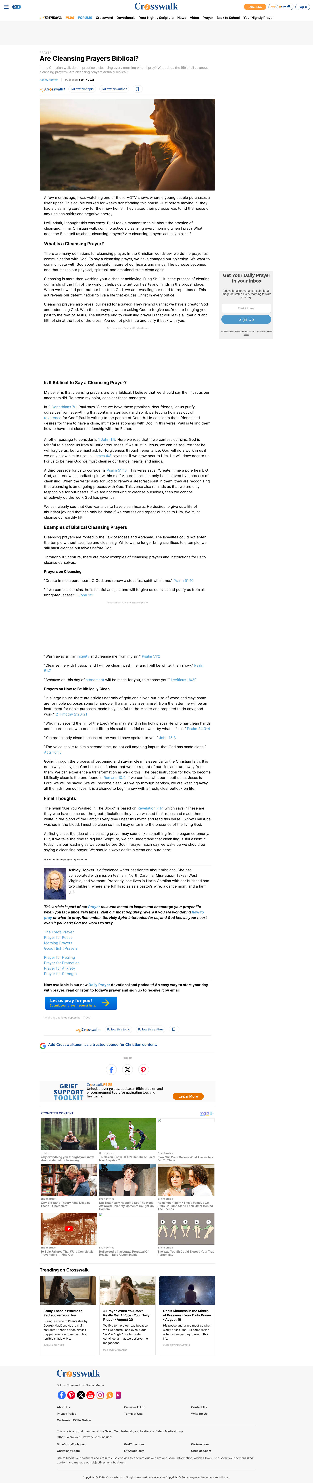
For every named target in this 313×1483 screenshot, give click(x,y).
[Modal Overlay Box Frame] (156, 741)
